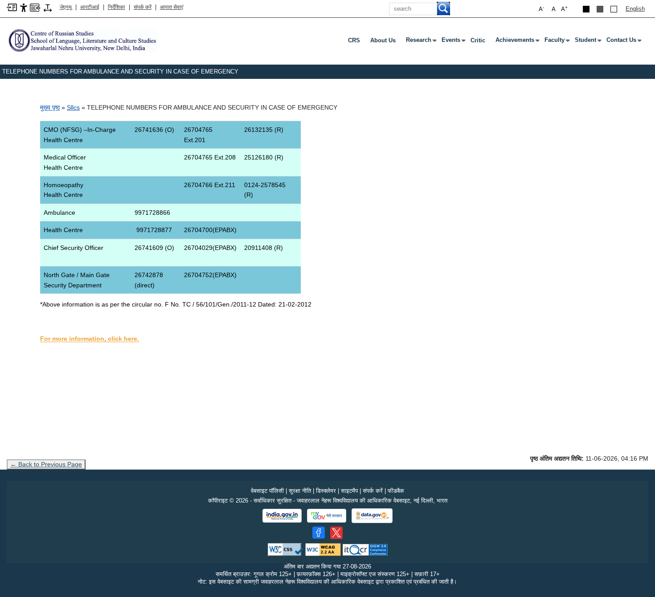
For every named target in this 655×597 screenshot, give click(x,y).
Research (420, 42)
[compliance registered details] (365, 549)
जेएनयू (66, 7)
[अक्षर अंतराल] (47, 7)
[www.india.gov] (282, 516)
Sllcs (73, 107)
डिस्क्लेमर (326, 490)
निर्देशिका (116, 7)
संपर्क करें (142, 7)
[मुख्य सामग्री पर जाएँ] (12, 7)
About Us (383, 40)
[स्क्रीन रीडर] (35, 7)
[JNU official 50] (336, 533)
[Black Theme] (586, 9)
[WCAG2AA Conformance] (323, 549)
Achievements (516, 42)
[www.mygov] (326, 516)
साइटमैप (349, 490)
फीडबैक (396, 490)
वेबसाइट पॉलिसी (267, 490)
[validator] (285, 549)
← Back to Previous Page (46, 464)
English (635, 8)
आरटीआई (89, 7)
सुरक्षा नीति (300, 490)
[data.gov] (372, 515)
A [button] (564, 8)
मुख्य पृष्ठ (50, 107)
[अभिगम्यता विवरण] (23, 7)
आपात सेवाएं (171, 7)
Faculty (556, 42)
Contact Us (623, 42)
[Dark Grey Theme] (600, 9)
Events (452, 42)
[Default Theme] (613, 9)
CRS (354, 40)
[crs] (82, 40)
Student (587, 42)
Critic (478, 40)
